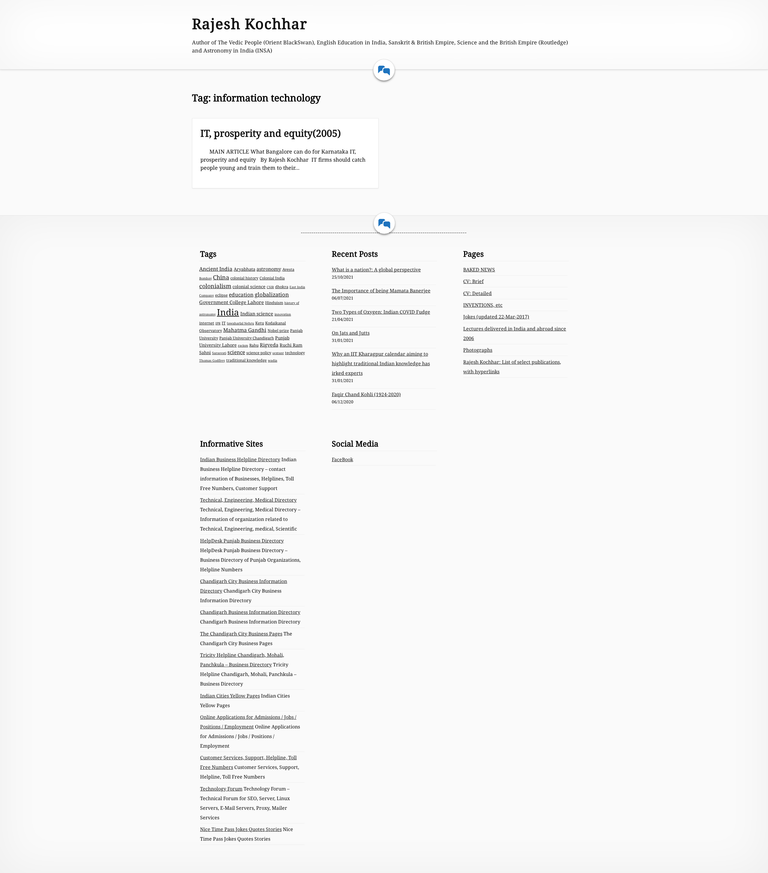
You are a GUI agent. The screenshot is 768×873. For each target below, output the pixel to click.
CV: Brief (473, 281)
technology (295, 352)
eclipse (221, 295)
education (241, 294)
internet (206, 323)
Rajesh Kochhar (250, 23)
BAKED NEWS (479, 269)
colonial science (249, 286)
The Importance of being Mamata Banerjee (381, 290)
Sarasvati (219, 353)
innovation (282, 314)
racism (243, 345)
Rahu (254, 345)
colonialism (215, 286)
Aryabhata (244, 269)
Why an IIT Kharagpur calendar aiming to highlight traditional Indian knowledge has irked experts (381, 363)
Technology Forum (221, 788)
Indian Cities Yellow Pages (230, 695)
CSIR (270, 287)
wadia (272, 360)
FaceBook (342, 459)
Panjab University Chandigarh (246, 338)
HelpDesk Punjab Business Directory (242, 540)
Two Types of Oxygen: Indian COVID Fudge (381, 312)
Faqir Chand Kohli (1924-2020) (366, 394)
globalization (272, 294)
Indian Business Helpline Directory (240, 459)
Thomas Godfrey (212, 360)
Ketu (259, 323)
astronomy (268, 269)
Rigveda (269, 345)
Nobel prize (278, 330)
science (236, 352)
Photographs (477, 350)
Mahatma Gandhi (244, 330)
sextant (278, 353)
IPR (217, 323)
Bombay (205, 278)
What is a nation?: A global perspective (376, 269)
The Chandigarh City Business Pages (241, 633)
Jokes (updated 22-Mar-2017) (496, 316)
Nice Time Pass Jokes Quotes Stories (241, 829)
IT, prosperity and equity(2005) (270, 133)
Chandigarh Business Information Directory (250, 612)
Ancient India (215, 268)
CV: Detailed (477, 293)
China (221, 277)
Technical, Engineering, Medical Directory (248, 500)
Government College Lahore (231, 302)
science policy (258, 352)
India (228, 312)
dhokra (281, 286)
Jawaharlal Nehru (240, 323)
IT (224, 323)
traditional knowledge (246, 360)
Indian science (256, 313)
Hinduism (274, 302)
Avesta (288, 269)
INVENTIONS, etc (482, 305)
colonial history (244, 278)
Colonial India (272, 278)
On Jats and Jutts (351, 333)
